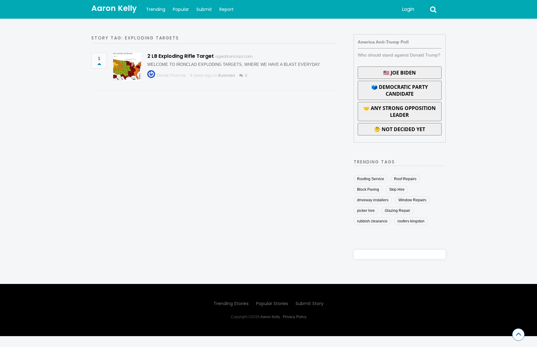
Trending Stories (231, 303)
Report (226, 9)
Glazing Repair (397, 210)
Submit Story (310, 303)
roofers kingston (411, 221)
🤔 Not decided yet (399, 129)
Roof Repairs (405, 179)
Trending (155, 9)
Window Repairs (412, 200)
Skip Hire (397, 189)
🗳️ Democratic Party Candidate (399, 90)
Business (226, 75)
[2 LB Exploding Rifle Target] (127, 67)
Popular (181, 9)
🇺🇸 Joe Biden (399, 72)
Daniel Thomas (171, 75)
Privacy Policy (294, 317)
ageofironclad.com (234, 56)
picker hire (366, 210)
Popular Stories (272, 303)
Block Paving (368, 189)
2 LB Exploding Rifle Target (180, 56)
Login (408, 9)
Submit (204, 9)
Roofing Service (370, 179)
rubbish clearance (372, 221)
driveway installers (372, 200)
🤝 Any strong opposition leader (399, 111)
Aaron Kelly (114, 8)
